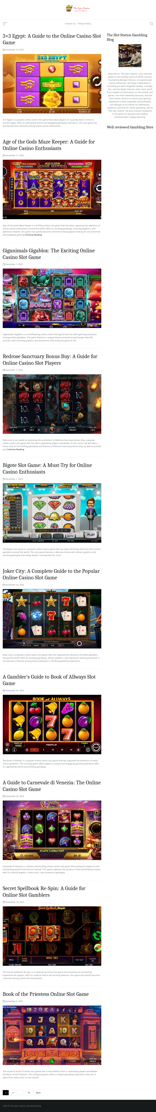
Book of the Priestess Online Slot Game (46, 994)
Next (38, 1092)
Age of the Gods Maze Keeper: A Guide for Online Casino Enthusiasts (49, 145)
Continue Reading (33, 234)
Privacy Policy (84, 23)
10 (29, 1092)
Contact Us (70, 23)
